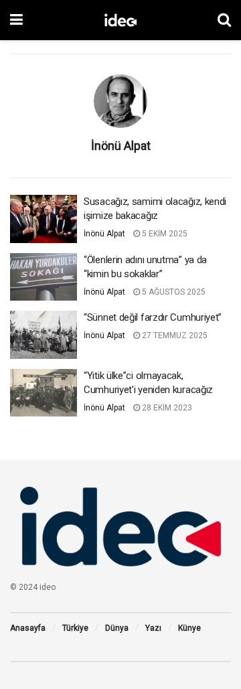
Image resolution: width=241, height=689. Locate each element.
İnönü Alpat (104, 233)
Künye (189, 628)
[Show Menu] (16, 20)
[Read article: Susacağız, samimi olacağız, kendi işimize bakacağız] (43, 219)
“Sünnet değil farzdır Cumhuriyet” (153, 317)
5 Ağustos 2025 (173, 292)
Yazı (153, 628)
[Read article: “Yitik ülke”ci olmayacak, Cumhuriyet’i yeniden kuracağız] (43, 393)
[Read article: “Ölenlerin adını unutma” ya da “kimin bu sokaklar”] (43, 277)
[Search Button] (224, 20)
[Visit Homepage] (120, 20)
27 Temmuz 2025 (174, 335)
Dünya (117, 628)
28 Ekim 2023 (166, 407)
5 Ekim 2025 (163, 233)
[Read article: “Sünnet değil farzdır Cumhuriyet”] (43, 335)
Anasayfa (28, 628)
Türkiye (75, 628)
